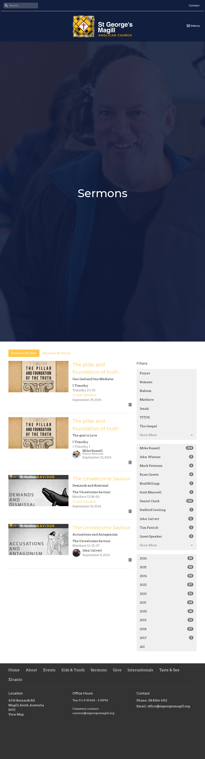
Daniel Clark (166, 501)
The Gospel (148, 426)
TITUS (145, 417)
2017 (166, 638)
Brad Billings (166, 483)
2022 (166, 594)
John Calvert (166, 519)
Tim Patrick (166, 528)
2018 (166, 629)
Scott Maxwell (166, 492)
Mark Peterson (166, 466)
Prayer (145, 373)
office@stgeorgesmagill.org (169, 706)
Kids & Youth (73, 670)
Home (14, 670)
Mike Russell (166, 448)
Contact (194, 5)
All (142, 647)
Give (117, 670)
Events (49, 670)
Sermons (99, 670)
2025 (166, 567)
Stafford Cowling (166, 510)
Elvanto (15, 680)
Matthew (147, 399)
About (31, 670)
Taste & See (169, 670)
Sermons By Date (24, 353)
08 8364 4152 (157, 700)
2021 (166, 602)
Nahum (146, 391)
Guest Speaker (166, 536)
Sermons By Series (56, 353)
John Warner (166, 457)
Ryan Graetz (166, 474)
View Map (16, 714)
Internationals (140, 670)
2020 (166, 611)
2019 (166, 620)
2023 (166, 585)
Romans (146, 382)
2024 (166, 576)
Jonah (144, 408)
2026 (166, 558)
